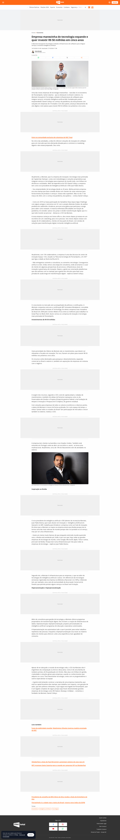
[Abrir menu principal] (3, 2)
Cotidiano (67, 7)
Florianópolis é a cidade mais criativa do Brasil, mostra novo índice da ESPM (58, 803)
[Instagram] (62, 824)
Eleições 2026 (45, 7)
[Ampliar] (86, 63)
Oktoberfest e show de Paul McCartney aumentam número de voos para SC (58, 762)
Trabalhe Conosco (101, 829)
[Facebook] (53, 824)
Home (33, 33)
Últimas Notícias (34, 7)
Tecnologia (55, 809)
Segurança (74, 7)
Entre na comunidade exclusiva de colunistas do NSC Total (52, 137)
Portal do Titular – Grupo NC (98, 832)
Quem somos (102, 818)
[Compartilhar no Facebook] (53, 57)
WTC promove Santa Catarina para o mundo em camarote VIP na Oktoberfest (59, 765)
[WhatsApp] (62, 829)
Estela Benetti (38, 51)
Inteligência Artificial (44, 809)
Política (81, 7)
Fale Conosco (102, 826)
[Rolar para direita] (85, 7)
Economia (59, 7)
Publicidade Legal (101, 823)
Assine (115, 2)
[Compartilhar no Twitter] (67, 57)
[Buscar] (109, 2)
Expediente (103, 820)
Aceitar (31, 835)
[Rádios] (92, 7)
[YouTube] (53, 829)
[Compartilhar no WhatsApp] (38, 57)
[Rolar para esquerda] (27, 7)
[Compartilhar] (81, 57)
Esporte (52, 7)
